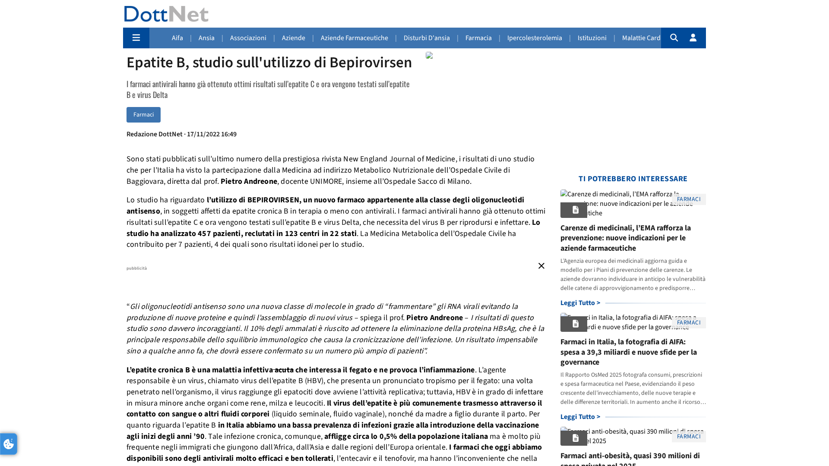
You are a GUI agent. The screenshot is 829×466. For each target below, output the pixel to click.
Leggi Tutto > (580, 303)
